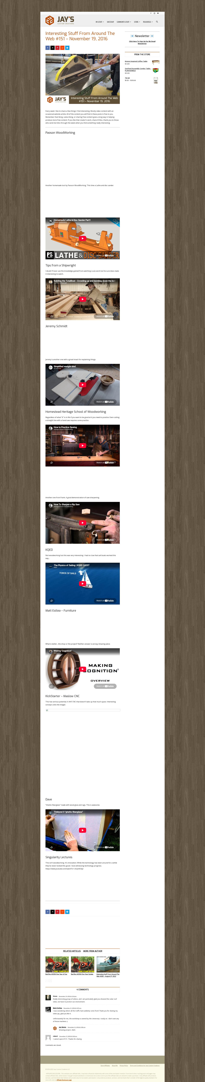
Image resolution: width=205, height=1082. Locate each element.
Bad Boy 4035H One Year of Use (56, 974)
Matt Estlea (57, 1008)
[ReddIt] (62, 48)
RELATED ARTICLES (72, 951)
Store (136, 22)
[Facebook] (150, 13)
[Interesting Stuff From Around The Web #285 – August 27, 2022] (108, 964)
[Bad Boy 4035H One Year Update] (82, 964)
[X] (52, 48)
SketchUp (110, 22)
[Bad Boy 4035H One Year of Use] (57, 964)
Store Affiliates (105, 1066)
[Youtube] (158, 13)
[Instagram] (154, 13)
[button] (157, 22)
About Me (115, 1066)
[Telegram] (67, 48)
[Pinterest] (57, 48)
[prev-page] (46, 980)
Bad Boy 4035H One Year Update (82, 974)
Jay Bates (62, 1027)
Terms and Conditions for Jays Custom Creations (145, 1066)
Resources (147, 22)
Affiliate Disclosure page (64, 1080)
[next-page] (50, 980)
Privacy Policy (124, 1066)
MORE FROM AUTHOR (92, 951)
